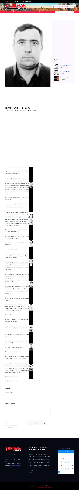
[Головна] (16, 6)
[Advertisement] (27, 95)
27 (68, 468)
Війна (31, 11)
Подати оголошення (63, 7)
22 (72, 465)
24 (61, 468)
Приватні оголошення (48, 11)
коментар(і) (23, 110)
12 (65, 462)
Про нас (30, 472)
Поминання (11, 110)
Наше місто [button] (15, 11)
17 (61, 465)
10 (61, 462)
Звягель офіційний (24, 11)
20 (68, 465)
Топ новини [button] (8, 11)
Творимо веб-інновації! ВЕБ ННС (44, 487)
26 (65, 468)
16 (58, 465)
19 (65, 465)
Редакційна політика (33, 470)
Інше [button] (40, 11)
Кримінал (36, 11)
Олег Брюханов (16, 465)
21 (70, 465)
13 (68, 462)
